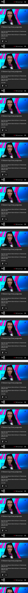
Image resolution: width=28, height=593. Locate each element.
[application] (14, 296)
